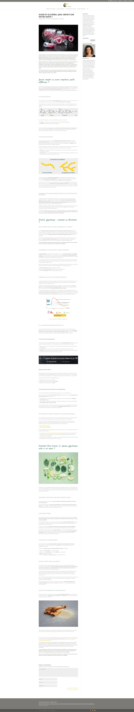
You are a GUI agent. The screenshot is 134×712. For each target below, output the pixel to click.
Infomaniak (53, 710)
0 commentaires (61, 18)
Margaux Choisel (43, 18)
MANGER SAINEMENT (54, 18)
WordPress (44, 710)
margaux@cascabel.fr (45, 705)
